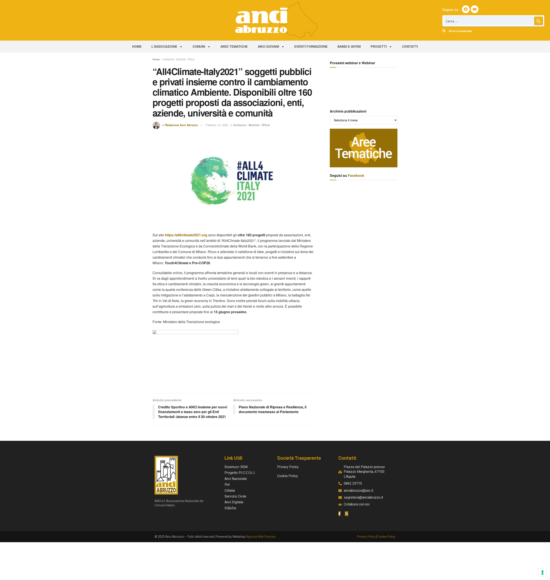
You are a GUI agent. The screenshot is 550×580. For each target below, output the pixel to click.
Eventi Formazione (311, 47)
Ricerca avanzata (460, 31)
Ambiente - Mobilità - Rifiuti (178, 59)
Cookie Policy (386, 536)
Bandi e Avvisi (349, 47)
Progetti (379, 47)
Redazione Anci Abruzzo (181, 125)
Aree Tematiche (234, 47)
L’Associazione (164, 47)
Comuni (198, 47)
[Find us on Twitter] (346, 513)
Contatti (410, 47)
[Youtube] (474, 9)
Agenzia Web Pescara (261, 536)
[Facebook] (466, 9)
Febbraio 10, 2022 (217, 125)
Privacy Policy (366, 536)
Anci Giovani (268, 47)
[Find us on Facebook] (339, 513)
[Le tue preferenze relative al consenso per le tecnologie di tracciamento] (542, 572)
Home (137, 47)
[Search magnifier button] (538, 21)
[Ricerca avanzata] (444, 30)
